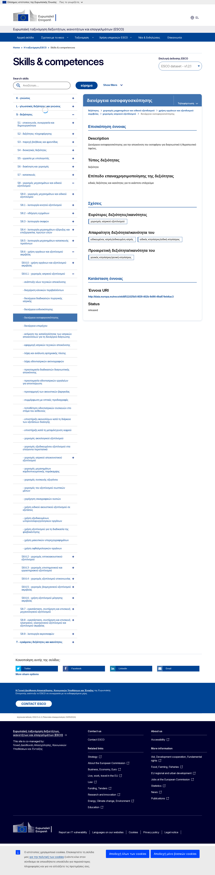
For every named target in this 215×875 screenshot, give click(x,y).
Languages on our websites (108, 832)
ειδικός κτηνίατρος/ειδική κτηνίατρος (160, 239)
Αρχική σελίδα (25, 37)
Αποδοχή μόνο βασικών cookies (175, 853)
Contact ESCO (96, 739)
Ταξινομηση (82, 37)
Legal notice (171, 832)
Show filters (110, 85)
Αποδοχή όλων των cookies (127, 853)
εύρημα (87, 85)
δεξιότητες (93, 110)
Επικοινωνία (174, 37)
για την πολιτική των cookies (46, 856)
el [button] (197, 17)
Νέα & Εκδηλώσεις (149, 37)
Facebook (76, 668)
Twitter (27, 668)
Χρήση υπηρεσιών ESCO (113, 37)
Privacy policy (151, 832)
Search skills (21, 78)
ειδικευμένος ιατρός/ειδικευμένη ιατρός (112, 239)
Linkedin (123, 668)
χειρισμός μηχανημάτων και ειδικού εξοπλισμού (129, 110)
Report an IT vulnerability (73, 832)
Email (168, 668)
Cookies (133, 832)
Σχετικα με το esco (52, 37)
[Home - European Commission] (38, 15)
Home (16, 47)
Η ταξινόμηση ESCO (35, 47)
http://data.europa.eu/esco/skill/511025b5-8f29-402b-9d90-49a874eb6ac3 (131, 296)
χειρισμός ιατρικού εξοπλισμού (119, 114)
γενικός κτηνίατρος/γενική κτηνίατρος (111, 257)
